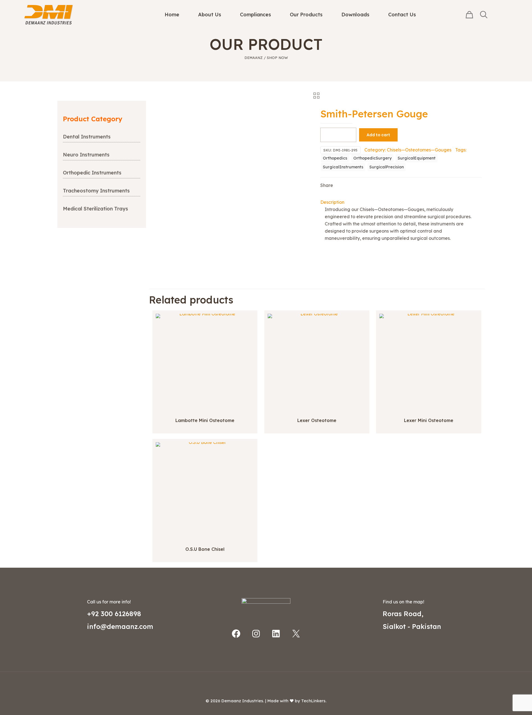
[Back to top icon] (266, 683)
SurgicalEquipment (417, 158)
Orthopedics (335, 158)
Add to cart (378, 135)
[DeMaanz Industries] (48, 14)
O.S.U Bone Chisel (204, 549)
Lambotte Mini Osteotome (204, 420)
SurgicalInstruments (343, 166)
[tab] (401, 202)
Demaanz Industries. (242, 700)
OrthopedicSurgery (372, 158)
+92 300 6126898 (114, 613)
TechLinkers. (313, 700)
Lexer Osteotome (316, 420)
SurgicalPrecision (386, 166)
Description (332, 202)
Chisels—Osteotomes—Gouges (419, 150)
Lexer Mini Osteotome (428, 420)
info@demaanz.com (120, 626)
